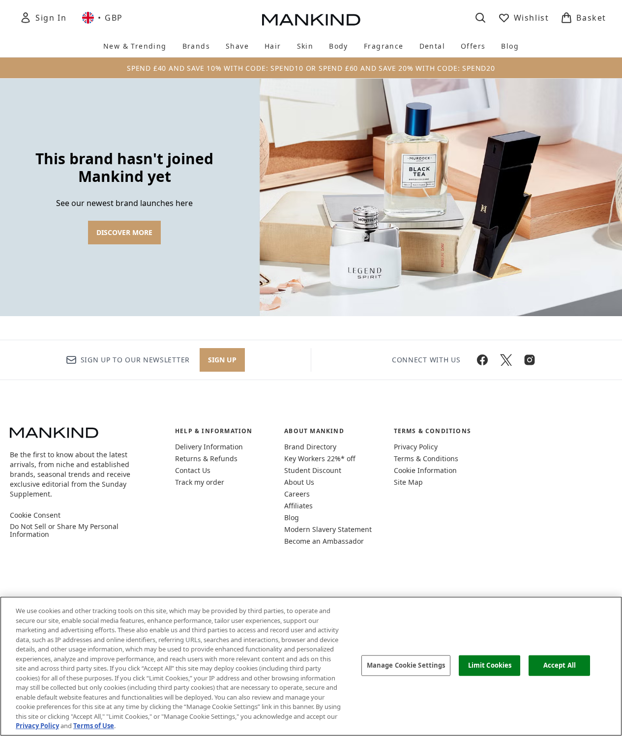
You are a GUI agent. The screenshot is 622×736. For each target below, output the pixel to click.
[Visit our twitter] (506, 360)
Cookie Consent (35, 515)
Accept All (559, 665)
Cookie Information (425, 470)
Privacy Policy (416, 446)
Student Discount (312, 470)
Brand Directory (310, 446)
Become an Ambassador (324, 541)
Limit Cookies (490, 665)
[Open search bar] (480, 18)
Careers (297, 494)
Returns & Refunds (206, 458)
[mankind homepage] (311, 19)
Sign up (222, 359)
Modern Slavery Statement (328, 529)
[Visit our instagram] (529, 360)
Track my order (199, 482)
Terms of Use (93, 725)
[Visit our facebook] (482, 360)
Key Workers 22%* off (319, 458)
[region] (311, 666)
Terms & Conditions (426, 458)
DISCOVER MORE (124, 232)
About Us (299, 482)
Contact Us (192, 470)
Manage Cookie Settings (406, 665)
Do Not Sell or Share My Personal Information (64, 530)
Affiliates (298, 505)
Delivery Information (209, 446)
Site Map (408, 482)
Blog (291, 517)
